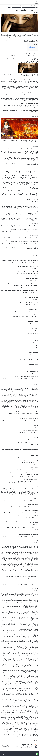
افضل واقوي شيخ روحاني (34, 105)
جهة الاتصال (8, 752)
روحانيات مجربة (14, 7)
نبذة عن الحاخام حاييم (4, 752)
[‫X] (29, 749)
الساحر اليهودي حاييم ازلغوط (33, 12)
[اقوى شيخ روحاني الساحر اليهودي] (36, 2)
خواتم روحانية (19, 7)
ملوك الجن (9, 7)
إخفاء (32, 44)
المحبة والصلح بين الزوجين (31, 5)
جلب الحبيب (28, 7)
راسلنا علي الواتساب (35, 116)
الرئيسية (36, 5)
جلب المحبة (23, 7)
